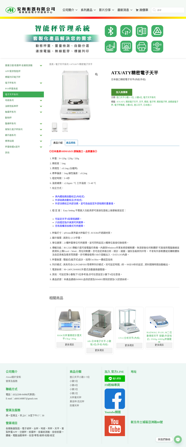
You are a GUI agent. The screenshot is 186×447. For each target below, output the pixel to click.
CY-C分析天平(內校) (129, 338)
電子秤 (153, 102)
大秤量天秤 (75, 397)
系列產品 (86, 10)
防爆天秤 (74, 405)
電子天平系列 (62, 64)
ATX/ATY (120, 102)
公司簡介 (68, 10)
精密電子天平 (132, 102)
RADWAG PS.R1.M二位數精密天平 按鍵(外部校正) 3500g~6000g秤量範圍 (159, 337)
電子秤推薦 (119, 105)
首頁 (51, 64)
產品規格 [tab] (70, 143)
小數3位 (74, 389)
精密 (146, 102)
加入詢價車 (122, 92)
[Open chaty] (178, 439)
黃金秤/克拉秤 (77, 401)
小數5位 (74, 381)
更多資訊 (69, 344)
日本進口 (147, 105)
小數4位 (138, 97)
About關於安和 (13, 377)
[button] (96, 74)
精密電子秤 (162, 102)
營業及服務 (11, 381)
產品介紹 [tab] (58, 143)
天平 (141, 102)
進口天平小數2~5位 (125, 97)
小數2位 (74, 393)
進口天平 (138, 105)
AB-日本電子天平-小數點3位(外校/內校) (99, 343)
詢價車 (144, 10)
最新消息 (123, 10)
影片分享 (105, 10)
